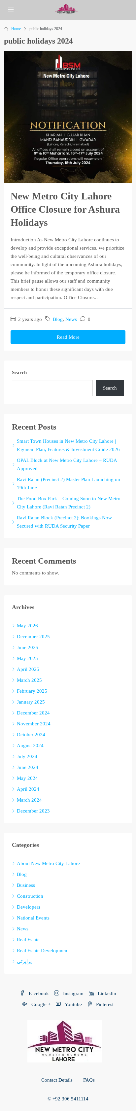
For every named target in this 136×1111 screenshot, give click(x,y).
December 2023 (33, 811)
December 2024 (33, 712)
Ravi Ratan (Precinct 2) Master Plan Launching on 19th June (68, 483)
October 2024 (31, 734)
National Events (33, 917)
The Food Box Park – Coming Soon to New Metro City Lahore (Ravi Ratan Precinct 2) (68, 502)
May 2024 (27, 778)
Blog (58, 319)
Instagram (73, 993)
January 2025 (31, 702)
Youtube (72, 1004)
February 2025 (32, 691)
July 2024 (27, 756)
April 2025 (28, 669)
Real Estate (28, 939)
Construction (30, 896)
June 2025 (27, 647)
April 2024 (28, 789)
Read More (68, 337)
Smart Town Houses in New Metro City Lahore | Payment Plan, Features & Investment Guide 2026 (68, 445)
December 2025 (33, 636)
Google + (40, 1004)
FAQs (89, 1080)
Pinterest (104, 1004)
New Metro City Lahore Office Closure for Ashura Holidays (65, 209)
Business (26, 885)
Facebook (38, 993)
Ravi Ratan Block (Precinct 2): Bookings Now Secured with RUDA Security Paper (64, 522)
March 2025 (29, 680)
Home (16, 28)
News (71, 319)
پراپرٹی (24, 961)
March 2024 (29, 800)
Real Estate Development (43, 950)
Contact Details (57, 1080)
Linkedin (106, 993)
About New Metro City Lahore (48, 863)
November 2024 (34, 723)
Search (19, 372)
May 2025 (27, 658)
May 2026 (27, 625)
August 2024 (30, 745)
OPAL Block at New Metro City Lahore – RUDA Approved (67, 464)
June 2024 (27, 767)
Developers (28, 907)
